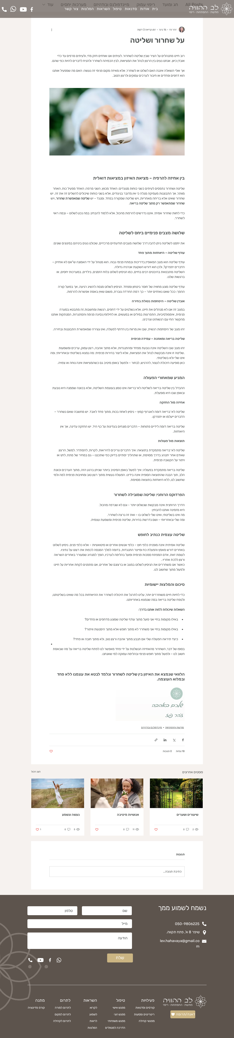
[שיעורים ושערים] (176, 793)
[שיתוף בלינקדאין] (165, 740)
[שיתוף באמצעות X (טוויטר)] (174, 740)
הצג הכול (36, 771)
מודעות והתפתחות (174, 727)
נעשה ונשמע (71, 815)
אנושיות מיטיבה (128, 815)
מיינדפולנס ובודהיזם (151, 727)
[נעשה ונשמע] (57, 793)
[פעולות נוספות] (51, 29)
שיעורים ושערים (187, 815)
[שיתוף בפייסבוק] (183, 740)
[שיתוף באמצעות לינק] (156, 740)
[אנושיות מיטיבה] (117, 793)
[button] (103, 9)
